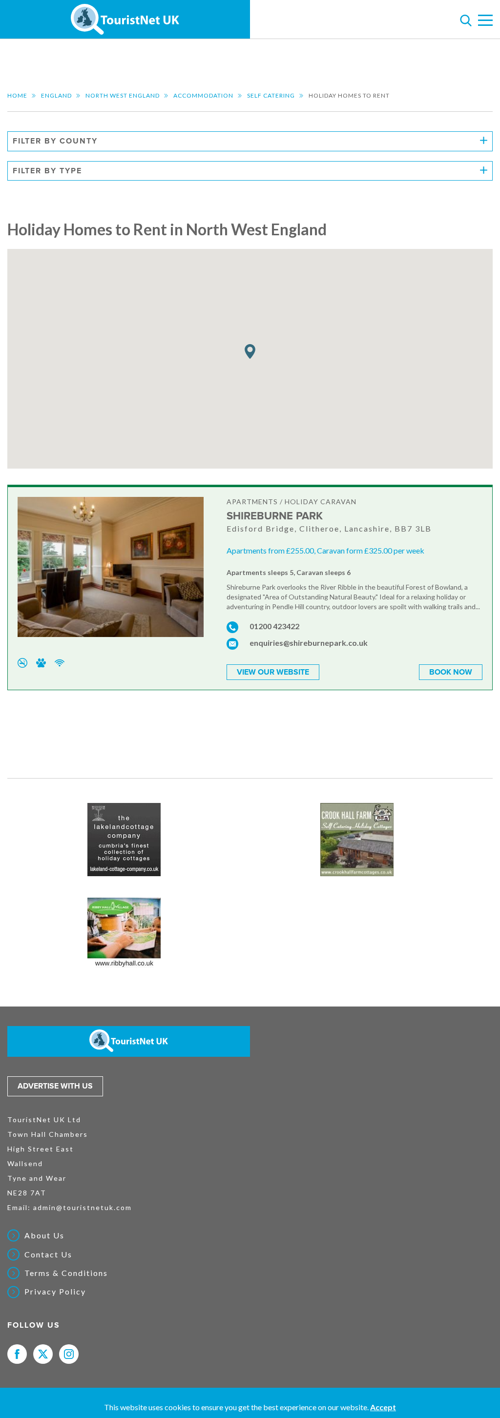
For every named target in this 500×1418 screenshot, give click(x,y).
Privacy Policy (55, 1291)
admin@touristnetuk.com (82, 1207)
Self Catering (271, 95)
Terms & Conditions (66, 1273)
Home (17, 95)
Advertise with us (55, 1086)
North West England (122, 95)
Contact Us (48, 1254)
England (56, 95)
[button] (250, 351)
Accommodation (203, 95)
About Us (44, 1235)
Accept (383, 1407)
